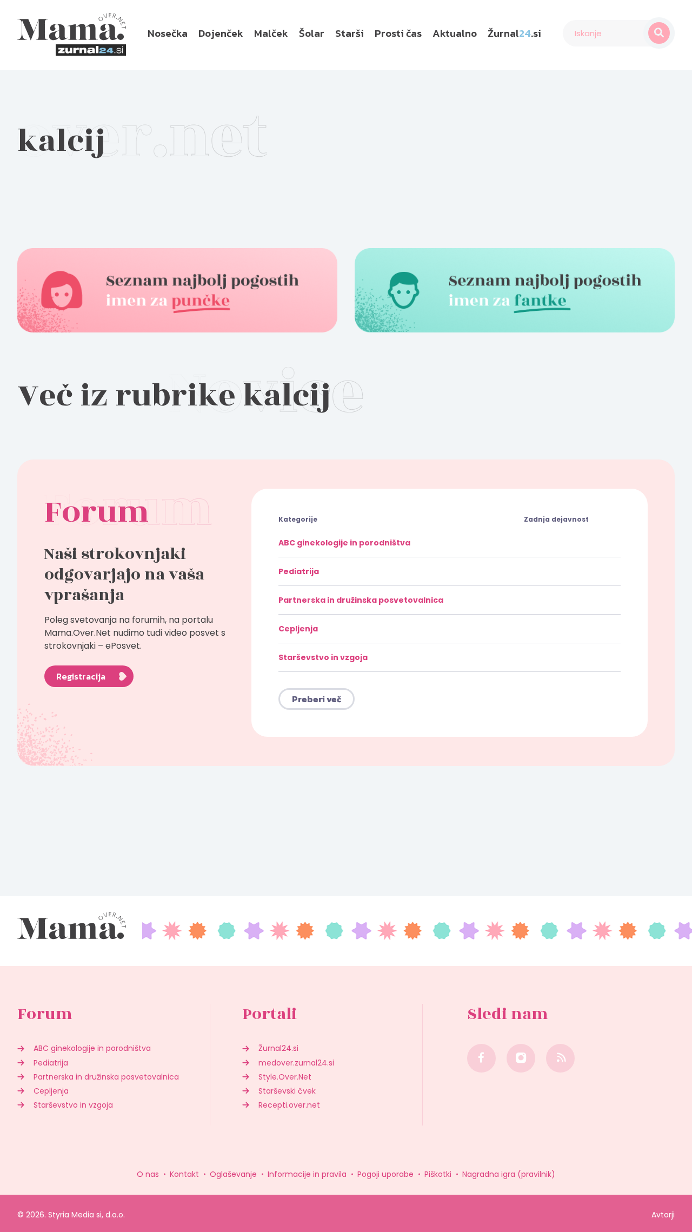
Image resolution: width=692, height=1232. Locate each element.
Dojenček (220, 33)
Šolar (311, 33)
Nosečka (168, 33)
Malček (271, 33)
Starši (349, 33)
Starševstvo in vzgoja (323, 657)
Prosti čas (398, 33)
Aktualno (454, 33)
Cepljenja (298, 628)
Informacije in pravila (307, 1174)
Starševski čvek (287, 1091)
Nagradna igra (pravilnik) (508, 1174)
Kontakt (184, 1174)
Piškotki (437, 1174)
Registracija (80, 676)
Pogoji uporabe (385, 1174)
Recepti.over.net (289, 1105)
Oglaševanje (233, 1174)
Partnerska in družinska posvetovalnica (360, 600)
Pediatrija (298, 571)
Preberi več (316, 698)
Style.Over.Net (284, 1076)
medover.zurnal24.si (296, 1062)
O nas (148, 1174)
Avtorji (663, 1214)
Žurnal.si (514, 33)
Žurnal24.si (278, 1048)
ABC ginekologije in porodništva (344, 542)
